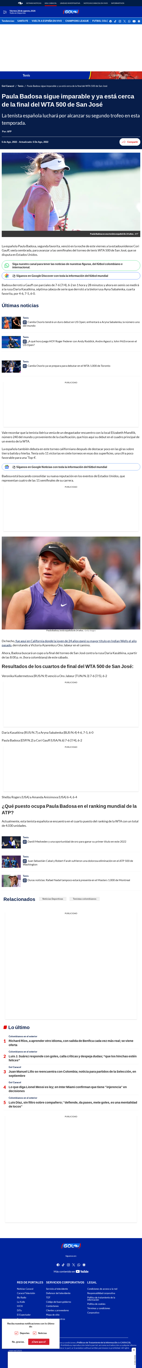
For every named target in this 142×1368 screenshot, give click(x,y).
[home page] (20, 3)
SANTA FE (22, 21)
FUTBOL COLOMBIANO (104, 21)
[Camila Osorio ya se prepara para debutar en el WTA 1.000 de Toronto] (11, 366)
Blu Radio (21, 1297)
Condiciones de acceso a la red (102, 1289)
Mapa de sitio (52, 1315)
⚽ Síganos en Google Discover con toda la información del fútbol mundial (60, 275)
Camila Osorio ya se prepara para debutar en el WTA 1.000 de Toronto (69, 365)
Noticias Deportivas (52, 898)
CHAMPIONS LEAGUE (77, 21)
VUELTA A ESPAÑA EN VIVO (47, 21)
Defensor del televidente (58, 1293)
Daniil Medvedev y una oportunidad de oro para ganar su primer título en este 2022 (77, 841)
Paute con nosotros (55, 1319)
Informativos (117, 3)
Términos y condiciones (98, 1308)
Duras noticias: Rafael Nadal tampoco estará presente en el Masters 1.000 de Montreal (79, 880)
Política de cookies (96, 1304)
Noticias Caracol (25, 1289)
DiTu (19, 1310)
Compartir (132, 141)
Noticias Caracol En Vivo (96, 3)
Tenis (20, 86)
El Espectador (24, 1315)
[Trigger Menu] (5, 12)
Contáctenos (52, 1306)
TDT (48, 1297)
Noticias (42, 1333)
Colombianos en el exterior (23, 1036)
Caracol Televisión (26, 1293)
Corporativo (93, 1313)
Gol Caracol (51, 3)
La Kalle (21, 1302)
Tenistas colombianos (84, 898)
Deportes (24, 1333)
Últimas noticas (33, 3)
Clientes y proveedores (57, 1310)
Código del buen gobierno (58, 1302)
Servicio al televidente (57, 1289)
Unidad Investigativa (70, 3)
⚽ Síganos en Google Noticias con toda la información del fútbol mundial (59, 467)
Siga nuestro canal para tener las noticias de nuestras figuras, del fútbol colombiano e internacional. (67, 265)
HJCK (20, 1306)
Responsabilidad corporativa (101, 1293)
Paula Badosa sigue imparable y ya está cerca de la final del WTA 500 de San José (67, 86)
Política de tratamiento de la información (101, 1298)
